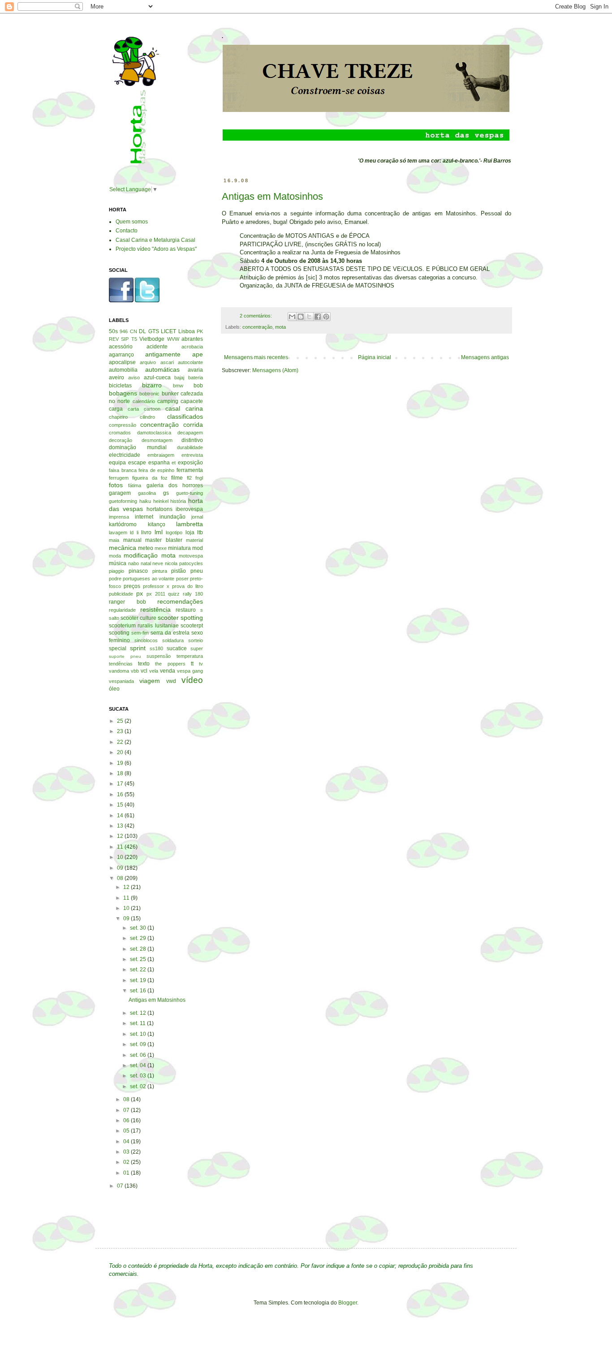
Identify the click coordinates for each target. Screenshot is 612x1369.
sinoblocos (146, 640)
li (137, 532)
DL (142, 331)
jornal (197, 516)
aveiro (116, 377)
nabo (133, 563)
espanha (159, 462)
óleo (114, 689)
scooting (119, 633)
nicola (171, 563)
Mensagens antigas (485, 357)
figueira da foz (150, 478)
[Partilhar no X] (309, 316)
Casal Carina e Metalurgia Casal (155, 240)
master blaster (163, 540)
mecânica (122, 547)
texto (144, 664)
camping (167, 401)
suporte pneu (125, 656)
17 (121, 784)
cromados (120, 432)
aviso (134, 377)
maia (114, 540)
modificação (141, 555)
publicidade (121, 594)
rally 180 (193, 594)
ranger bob (127, 602)
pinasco (138, 571)
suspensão (159, 656)
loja (189, 532)
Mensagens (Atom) (275, 370)
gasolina (147, 493)
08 (121, 878)
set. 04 (138, 1065)
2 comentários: (256, 315)
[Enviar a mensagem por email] (292, 316)
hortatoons (159, 509)
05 (127, 1131)
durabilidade (190, 447)
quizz (174, 594)
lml (159, 532)
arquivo (148, 362)
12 (121, 836)
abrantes (192, 339)
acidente (157, 346)
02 (127, 1162)
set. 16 (138, 990)
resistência (155, 609)
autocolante (190, 362)
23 (121, 731)
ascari (167, 362)
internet (144, 517)
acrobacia (192, 346)
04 (127, 1141)
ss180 (156, 648)
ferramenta (190, 470)
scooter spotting (180, 617)
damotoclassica (154, 432)
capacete (192, 401)
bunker (170, 394)
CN (133, 331)
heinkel (160, 501)
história (178, 501)
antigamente (163, 354)
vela (153, 671)
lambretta (189, 524)
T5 (134, 339)
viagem (149, 680)
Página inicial (374, 357)
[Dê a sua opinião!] (300, 316)
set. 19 (138, 980)
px (139, 593)
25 (121, 721)
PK (200, 331)
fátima (134, 485)
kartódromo (123, 524)
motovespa (191, 555)
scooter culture (138, 618)
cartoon (152, 409)
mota (280, 327)
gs (166, 493)
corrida (193, 424)
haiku (145, 501)
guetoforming (123, 501)
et (174, 462)
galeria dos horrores (175, 485)
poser (182, 578)
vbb (135, 671)
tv (201, 663)
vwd (171, 681)
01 (127, 1173)
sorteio (195, 640)
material (194, 540)
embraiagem (160, 455)
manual (132, 540)
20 (121, 752)
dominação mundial (138, 447)
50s (113, 331)
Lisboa (186, 331)
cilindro (147, 417)
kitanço (156, 524)
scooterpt (192, 625)
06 (127, 1120)
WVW (173, 339)
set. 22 (138, 969)
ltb (200, 532)
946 (124, 331)
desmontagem (157, 440)
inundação (172, 517)
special (117, 648)
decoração (120, 440)
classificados (185, 416)
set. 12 (138, 1013)
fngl (199, 478)
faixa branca (123, 470)
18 (121, 773)
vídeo (192, 680)
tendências (121, 663)
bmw (178, 385)
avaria (195, 370)
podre (115, 578)
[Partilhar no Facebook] (317, 316)
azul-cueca (157, 377)
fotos (116, 485)
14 (121, 815)
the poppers (170, 663)
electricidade (124, 455)
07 (127, 1110)
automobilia (123, 370)
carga (116, 409)
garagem (120, 493)
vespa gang (190, 671)
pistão (178, 571)
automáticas (162, 369)
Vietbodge (151, 339)
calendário (144, 401)
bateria (195, 377)
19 (121, 763)
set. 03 (138, 1076)
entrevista (192, 455)
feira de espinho (156, 470)
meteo (145, 548)
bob (198, 385)
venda (167, 671)
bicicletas (120, 385)
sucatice (177, 648)
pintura (159, 571)
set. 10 (138, 1034)
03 (127, 1152)
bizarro (152, 385)
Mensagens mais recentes (256, 357)
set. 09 (138, 1044)
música (117, 563)
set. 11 (138, 1023)
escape (137, 462)
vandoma (119, 671)
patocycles (191, 563)
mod (197, 548)
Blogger (347, 1303)
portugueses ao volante (148, 578)
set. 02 (138, 1086)
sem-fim (140, 632)
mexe (161, 548)
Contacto (127, 230)
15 (121, 805)
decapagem (190, 432)
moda (115, 555)
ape (197, 354)
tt (192, 664)
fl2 (189, 478)
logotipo (174, 532)
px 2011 (156, 594)
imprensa (119, 516)
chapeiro (118, 417)
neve (157, 563)
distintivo (192, 440)
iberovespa (189, 509)
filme (177, 478)
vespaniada (121, 681)
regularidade (122, 610)
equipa (117, 462)
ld (132, 532)
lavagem (118, 532)
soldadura (173, 640)
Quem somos (132, 222)
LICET (168, 331)
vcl (144, 671)
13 (121, 826)
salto (114, 618)
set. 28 (138, 949)
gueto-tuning (189, 493)
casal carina (184, 408)
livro (146, 532)
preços (132, 586)
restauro (186, 610)
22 (121, 742)
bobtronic (149, 393)
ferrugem (119, 478)
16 (121, 794)
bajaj (179, 377)
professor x (156, 586)
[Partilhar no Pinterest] (326, 316)
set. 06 (138, 1055)
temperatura (190, 656)
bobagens (123, 393)
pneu (196, 571)
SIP (125, 339)
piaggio (116, 571)
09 (121, 868)
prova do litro (187, 586)
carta (133, 409)
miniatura (179, 548)
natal (146, 563)
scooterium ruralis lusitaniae (144, 625)
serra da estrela (170, 633)
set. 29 (138, 938)
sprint (138, 648)
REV (114, 339)
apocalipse (122, 362)
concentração (257, 327)
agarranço (121, 355)
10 (121, 857)
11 (121, 847)
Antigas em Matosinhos (272, 196)
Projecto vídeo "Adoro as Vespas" (156, 249)
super (196, 648)
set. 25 (138, 959)
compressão (122, 425)
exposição (190, 462)
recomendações (180, 601)
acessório (121, 346)
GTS (153, 331)
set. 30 (138, 928)
